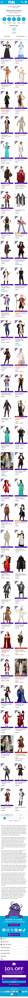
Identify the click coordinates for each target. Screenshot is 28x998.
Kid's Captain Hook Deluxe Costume (5, 498)
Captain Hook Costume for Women (6, 705)
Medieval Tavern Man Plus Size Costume (20, 287)
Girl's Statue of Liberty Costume (6, 160)
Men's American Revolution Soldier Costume (5, 314)
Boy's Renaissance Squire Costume (19, 394)
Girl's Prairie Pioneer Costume (20, 367)
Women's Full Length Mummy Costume (20, 678)
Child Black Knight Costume (5, 783)
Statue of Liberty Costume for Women (20, 498)
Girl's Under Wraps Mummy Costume (19, 625)
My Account (6, 941)
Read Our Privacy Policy (14, 984)
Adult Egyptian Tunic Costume (20, 210)
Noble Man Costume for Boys (20, 523)
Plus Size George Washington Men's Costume (19, 340)
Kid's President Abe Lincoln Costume (5, 110)
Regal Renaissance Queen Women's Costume (5, 651)
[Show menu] (2, 2)
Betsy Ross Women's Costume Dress (20, 235)
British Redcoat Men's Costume (6, 210)
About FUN (3, 956)
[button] (25, 2)
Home (4, 938)
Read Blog (14, 934)
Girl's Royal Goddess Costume (20, 110)
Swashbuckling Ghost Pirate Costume (6, 600)
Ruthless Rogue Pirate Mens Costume (6, 419)
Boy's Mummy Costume (20, 135)
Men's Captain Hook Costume (5, 730)
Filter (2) (6, 36)
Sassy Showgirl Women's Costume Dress (5, 575)
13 (23, 818)
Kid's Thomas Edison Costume (20, 445)
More (2, 959)
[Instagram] (8, 930)
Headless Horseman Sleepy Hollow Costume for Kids (21, 575)
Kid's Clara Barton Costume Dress (19, 60)
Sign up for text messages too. (11, 979)
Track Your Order (7, 944)
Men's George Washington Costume (6, 135)
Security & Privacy (5, 950)
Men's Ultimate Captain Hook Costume (20, 472)
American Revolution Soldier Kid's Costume (6, 394)
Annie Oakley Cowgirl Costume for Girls (6, 625)
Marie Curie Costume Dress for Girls (6, 60)
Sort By (20, 36)
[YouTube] (20, 930)
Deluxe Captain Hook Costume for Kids (20, 260)
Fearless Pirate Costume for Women (7, 367)
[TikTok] (24, 930)
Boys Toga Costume (19, 160)
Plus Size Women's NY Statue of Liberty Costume (6, 446)
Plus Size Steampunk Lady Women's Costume (21, 755)
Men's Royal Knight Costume (19, 600)
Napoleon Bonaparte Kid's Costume (6, 678)
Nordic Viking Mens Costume (5, 185)
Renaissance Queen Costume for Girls (19, 705)
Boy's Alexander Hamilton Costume (5, 287)
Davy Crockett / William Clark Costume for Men (6, 524)
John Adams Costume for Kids (6, 808)
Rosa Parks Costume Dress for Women (6, 260)
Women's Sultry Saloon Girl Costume (20, 730)
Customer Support (5, 947)
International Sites (5, 953)
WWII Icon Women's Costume (6, 340)
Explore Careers (14, 925)
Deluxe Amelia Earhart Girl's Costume (6, 85)
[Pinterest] (16, 930)
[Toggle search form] (22, 2)
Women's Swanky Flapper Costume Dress (20, 650)
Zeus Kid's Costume (19, 85)
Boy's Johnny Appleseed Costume (21, 313)
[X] (12, 930)
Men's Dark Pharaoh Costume (5, 235)
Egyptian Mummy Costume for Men (5, 549)
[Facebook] (3, 930)
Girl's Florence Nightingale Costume (20, 549)
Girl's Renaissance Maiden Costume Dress (20, 185)
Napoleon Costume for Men (20, 808)
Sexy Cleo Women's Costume (19, 419)
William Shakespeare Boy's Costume (20, 783)
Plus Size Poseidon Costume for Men (5, 755)
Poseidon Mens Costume (4, 472)
